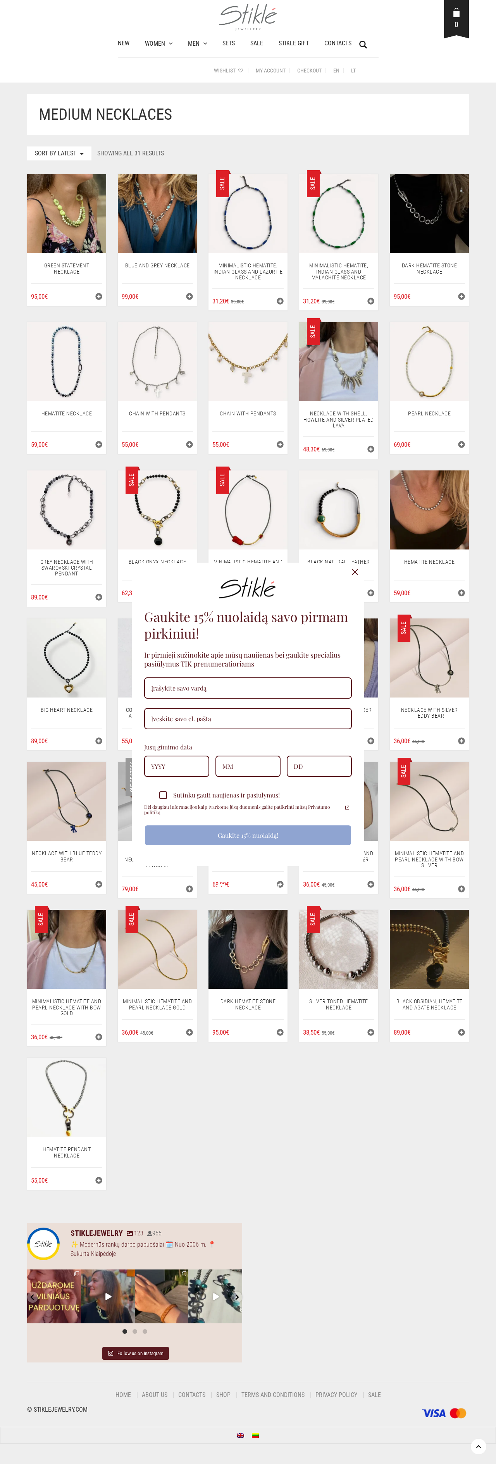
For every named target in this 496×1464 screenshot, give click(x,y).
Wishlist (225, 70)
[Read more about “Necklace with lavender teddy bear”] (370, 742)
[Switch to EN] (240, 1435)
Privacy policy (336, 1395)
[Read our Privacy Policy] (347, 807)
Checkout (309, 70)
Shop (223, 1395)
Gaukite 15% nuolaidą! (248, 835)
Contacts (337, 43)
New (123, 43)
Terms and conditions (273, 1395)
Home (123, 1395)
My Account (271, 70)
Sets (228, 43)
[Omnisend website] (248, 883)
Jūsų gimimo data (168, 747)
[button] (98, 297)
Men (194, 43)
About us (154, 1395)
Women (155, 43)
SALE (256, 43)
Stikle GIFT (294, 43)
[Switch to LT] (255, 1435)
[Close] (355, 572)
